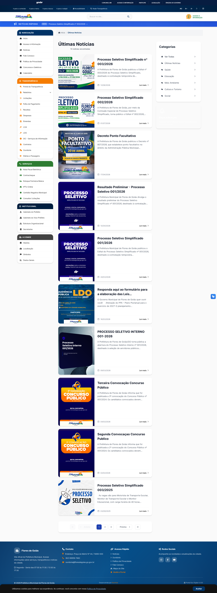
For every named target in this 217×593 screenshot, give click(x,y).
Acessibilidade (79, 9)
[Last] (137, 526)
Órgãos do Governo (173, 3)
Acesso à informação (125, 3)
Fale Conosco (118, 565)
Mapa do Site (118, 568)
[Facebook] (167, 559)
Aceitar (199, 589)
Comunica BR (107, 3)
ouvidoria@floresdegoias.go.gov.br (80, 562)
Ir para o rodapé (62, 9)
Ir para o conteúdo (20, 9)
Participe (142, 3)
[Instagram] (203, 9)
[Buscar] (128, 16)
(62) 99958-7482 (73, 558)
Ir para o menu (34, 9)
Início (62, 33)
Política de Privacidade (96, 589)
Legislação (156, 3)
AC (181, 9)
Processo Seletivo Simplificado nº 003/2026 (67, 24)
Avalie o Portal (119, 572)
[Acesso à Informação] (194, 17)
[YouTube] (174, 559)
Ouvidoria (116, 557)
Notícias (116, 554)
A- (192, 9)
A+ (186, 9)
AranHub (115, 583)
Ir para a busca (48, 9)
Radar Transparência (100, 9)
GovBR (39, 2)
